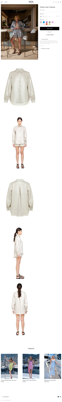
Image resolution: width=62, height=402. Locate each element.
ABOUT (6, 2)
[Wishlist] (58, 2)
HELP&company (6, 396)
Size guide (57, 16)
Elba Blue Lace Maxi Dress (50, 380)
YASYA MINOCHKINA (7, 400)
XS (41, 16)
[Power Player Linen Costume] (44, 22)
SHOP (2, 2)
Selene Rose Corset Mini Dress (29, 380)
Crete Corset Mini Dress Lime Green (8, 380)
